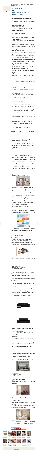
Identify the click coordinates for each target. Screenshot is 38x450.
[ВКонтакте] (13, 429)
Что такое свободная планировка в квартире (17, 8)
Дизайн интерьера (19, 1)
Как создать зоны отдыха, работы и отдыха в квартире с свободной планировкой (20, 12)
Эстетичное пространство (15, 426)
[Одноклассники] (23, 429)
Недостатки (14, 10)
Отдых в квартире (30, 426)
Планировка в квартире (18, 426)
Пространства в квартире (33, 426)
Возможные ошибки (18, 427)
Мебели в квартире (27, 426)
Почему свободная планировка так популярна (18, 14)
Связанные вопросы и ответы (15, 7)
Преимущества (14, 9)
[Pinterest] (18, 429)
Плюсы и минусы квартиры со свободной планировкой (18, 15)
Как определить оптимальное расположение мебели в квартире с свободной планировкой (21, 11)
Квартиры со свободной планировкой (14, 427)
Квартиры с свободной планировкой (23, 426)
